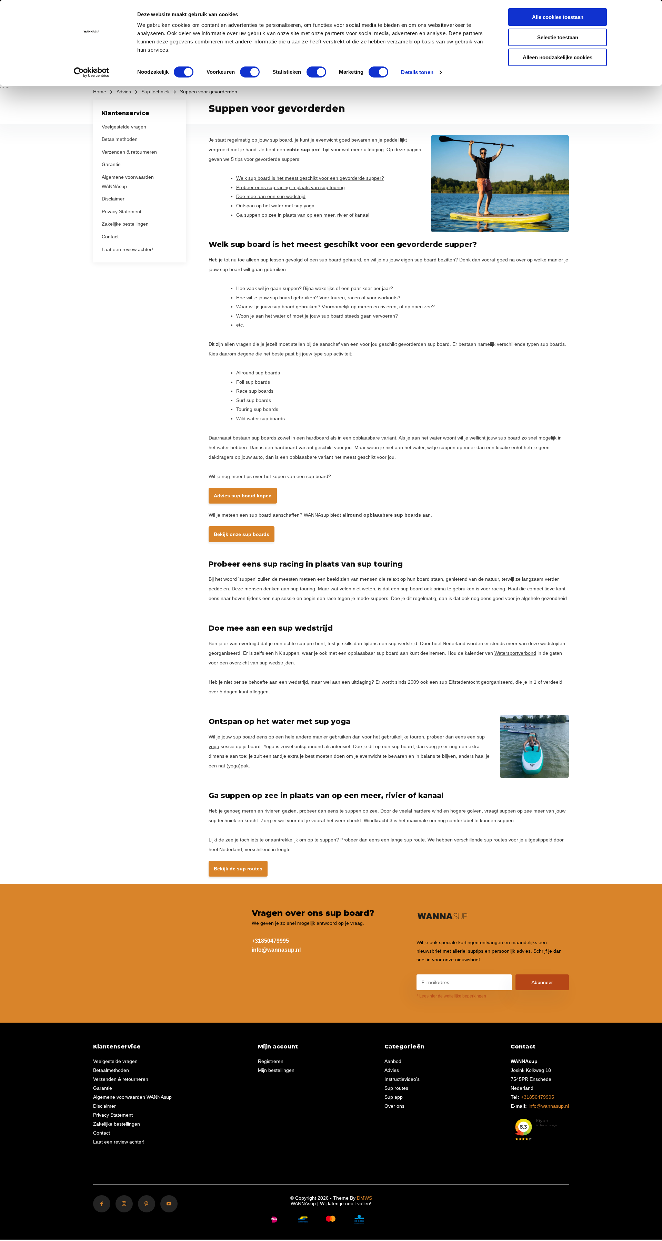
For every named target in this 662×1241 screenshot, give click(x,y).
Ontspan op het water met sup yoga (275, 205)
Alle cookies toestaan (557, 17)
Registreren (270, 1061)
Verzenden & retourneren (129, 152)
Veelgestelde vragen (124, 126)
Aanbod (392, 1061)
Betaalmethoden (120, 139)
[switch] (250, 71)
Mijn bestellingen (276, 1070)
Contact (110, 236)
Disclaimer (113, 198)
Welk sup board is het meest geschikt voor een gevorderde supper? (310, 178)
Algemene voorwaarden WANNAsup (132, 1097)
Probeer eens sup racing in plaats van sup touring (290, 187)
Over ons (394, 1106)
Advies (124, 91)
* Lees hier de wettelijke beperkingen (451, 996)
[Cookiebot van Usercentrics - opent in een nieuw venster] (91, 72)
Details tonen (417, 72)
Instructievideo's (402, 1079)
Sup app (393, 1097)
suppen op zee (361, 811)
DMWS (364, 1198)
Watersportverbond (515, 653)
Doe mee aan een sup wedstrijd (270, 196)
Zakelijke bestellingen (125, 224)
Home (99, 91)
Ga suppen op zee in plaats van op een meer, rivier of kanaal (302, 215)
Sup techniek (155, 91)
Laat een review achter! (127, 249)
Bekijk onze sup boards (241, 534)
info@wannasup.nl (276, 950)
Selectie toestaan (557, 37)
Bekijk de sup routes (238, 868)
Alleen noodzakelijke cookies (557, 57)
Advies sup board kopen (243, 495)
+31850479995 (270, 941)
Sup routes (396, 1088)
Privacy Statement (121, 211)
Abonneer (542, 982)
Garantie (111, 164)
